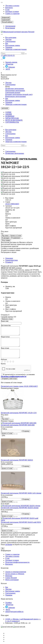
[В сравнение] (13, 419)
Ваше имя (4, 321)
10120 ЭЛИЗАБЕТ (12, 204)
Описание (9, 258)
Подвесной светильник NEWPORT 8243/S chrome (19, 508)
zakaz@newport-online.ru (14, 611)
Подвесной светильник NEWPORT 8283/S (17, 460)
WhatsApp (9, 64)
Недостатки (5, 337)
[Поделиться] (22, 238)
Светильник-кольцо (12, 92)
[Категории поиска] (2, 34)
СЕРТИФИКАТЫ (12, 122)
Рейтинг (4, 359)
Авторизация (10, 26)
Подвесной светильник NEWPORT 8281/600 (18, 425)
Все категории (10, 37)
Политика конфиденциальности (17, 562)
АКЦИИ (8, 114)
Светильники (10, 41)
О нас (7, 9)
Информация (6, 550)
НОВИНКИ (9, 116)
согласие (8, 544)
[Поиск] (26, 53)
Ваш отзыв (5, 348)
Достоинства (6, 325)
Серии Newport (11, 578)
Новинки (8, 576)
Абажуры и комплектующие (16, 49)
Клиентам (4, 568)
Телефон (8, 603)
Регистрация (10, 28)
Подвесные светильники (14, 88)
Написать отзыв (7, 319)
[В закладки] (10, 419)
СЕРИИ (8, 112)
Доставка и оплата (12, 6)
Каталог (4, 583)
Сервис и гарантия (12, 13)
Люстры (8, 39)
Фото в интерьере (12, 580)
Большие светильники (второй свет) (19, 94)
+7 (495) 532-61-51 (8, 55)
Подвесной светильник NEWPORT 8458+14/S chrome (21, 493)
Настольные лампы (12, 45)
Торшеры (8, 47)
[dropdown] (2, 2)
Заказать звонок (11, 62)
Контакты (9, 7)
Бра (6, 43)
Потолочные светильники (15, 90)
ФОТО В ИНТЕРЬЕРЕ (14, 120)
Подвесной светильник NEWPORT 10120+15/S (18, 413)
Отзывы (9, 262)
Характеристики (11, 260)
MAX (7, 69)
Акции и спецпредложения (15, 572)
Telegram (11, 67)
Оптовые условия (12, 11)
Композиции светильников (15, 96)
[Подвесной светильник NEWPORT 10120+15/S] (13, 411)
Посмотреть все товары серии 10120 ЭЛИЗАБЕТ (19, 386)
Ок (3, 548)
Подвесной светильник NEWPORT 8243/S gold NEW (21, 522)
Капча (3, 364)
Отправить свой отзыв (9, 378)
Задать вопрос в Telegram (14, 574)
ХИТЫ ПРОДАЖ (12, 118)
